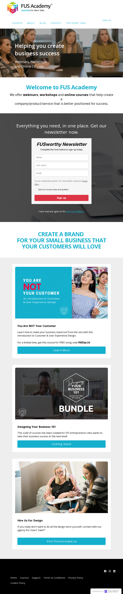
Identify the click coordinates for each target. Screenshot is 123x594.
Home (13, 577)
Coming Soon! (61, 444)
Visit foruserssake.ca (61, 541)
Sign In (106, 20)
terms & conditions (75, 211)
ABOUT (31, 23)
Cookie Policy (17, 583)
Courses (24, 577)
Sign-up (61, 197)
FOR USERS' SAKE (76, 23)
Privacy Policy (75, 577)
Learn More (61, 350)
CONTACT (56, 23)
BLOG (43, 23)
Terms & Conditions (54, 577)
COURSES (17, 23)
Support (36, 577)
